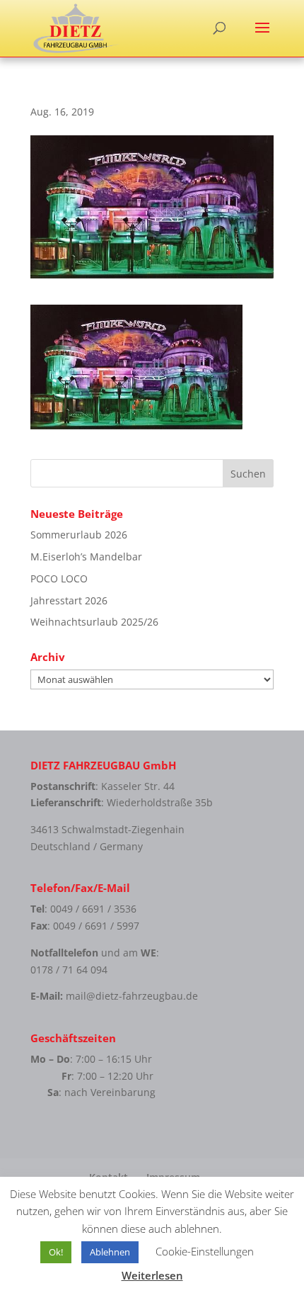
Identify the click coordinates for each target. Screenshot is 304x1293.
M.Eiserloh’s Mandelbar (86, 556)
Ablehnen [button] (110, 1252)
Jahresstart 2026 (68, 600)
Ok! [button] (56, 1252)
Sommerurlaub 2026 (78, 534)
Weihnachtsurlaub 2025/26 (94, 621)
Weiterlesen (152, 1275)
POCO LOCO (59, 578)
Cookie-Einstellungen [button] (205, 1251)
